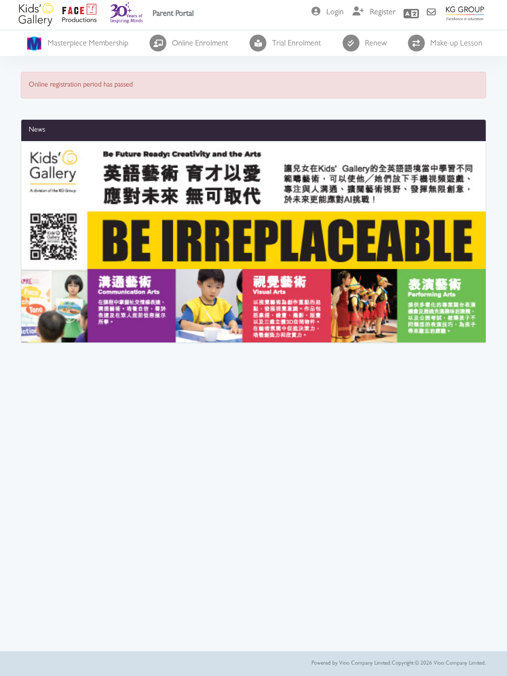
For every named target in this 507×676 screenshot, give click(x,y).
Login (335, 13)
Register (383, 13)
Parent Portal (173, 14)
